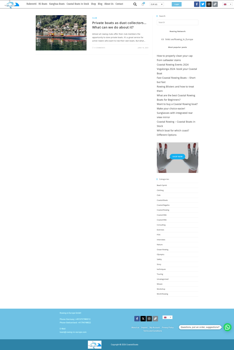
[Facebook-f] (196, 4)
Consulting (161, 225)
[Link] (215, 4)
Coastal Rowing (163, 210)
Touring (160, 274)
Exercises (160, 229)
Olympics (160, 254)
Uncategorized (162, 279)
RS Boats (43, 4)
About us (108, 4)
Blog (100, 4)
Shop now (178, 156)
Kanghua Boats (57, 4)
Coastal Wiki (162, 215)
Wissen (159, 284)
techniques (161, 269)
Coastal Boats (162, 200)
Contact (119, 4)
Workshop (161, 289)
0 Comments (100, 48)
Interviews (161, 239)
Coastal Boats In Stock (78, 4)
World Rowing (162, 294)
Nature (159, 244)
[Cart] (142, 4)
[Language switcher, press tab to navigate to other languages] (227, 4)
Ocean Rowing (162, 249)
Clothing (160, 190)
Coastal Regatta (163, 205)
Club (94, 18)
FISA (158, 234)
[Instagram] (209, 4)
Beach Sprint (162, 185)
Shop (93, 4)
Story (159, 264)
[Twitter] (203, 4)
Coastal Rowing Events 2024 (172, 64)
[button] (227, 327)
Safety (159, 259)
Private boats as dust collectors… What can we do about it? (119, 25)
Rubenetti (32, 4)
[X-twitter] (143, 318)
